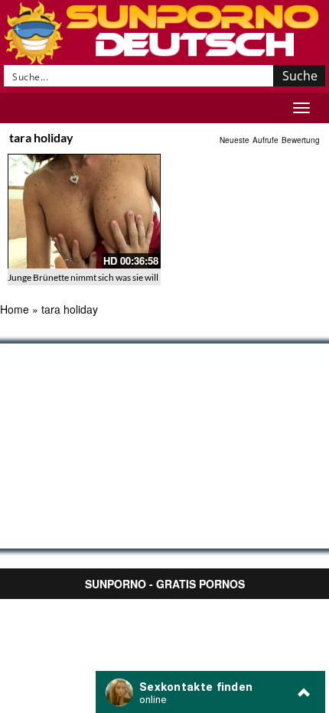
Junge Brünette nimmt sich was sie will (83, 277)
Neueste (234, 140)
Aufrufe (265, 140)
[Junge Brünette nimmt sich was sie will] (84, 211)
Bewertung (301, 140)
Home (14, 309)
